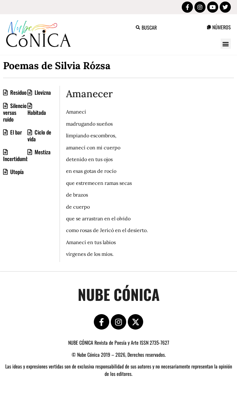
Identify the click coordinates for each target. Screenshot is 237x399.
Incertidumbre (18, 159)
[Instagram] (118, 322)
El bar (15, 132)
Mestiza (42, 152)
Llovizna (42, 92)
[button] (226, 44)
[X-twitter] (135, 322)
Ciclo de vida (39, 135)
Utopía (16, 172)
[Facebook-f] (101, 322)
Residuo (18, 92)
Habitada (36, 112)
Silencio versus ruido (15, 112)
